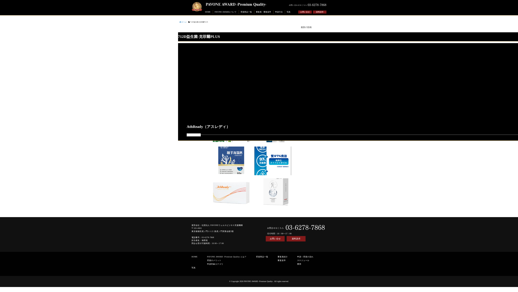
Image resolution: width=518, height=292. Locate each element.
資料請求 (319, 12)
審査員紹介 (283, 257)
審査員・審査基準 (263, 12)
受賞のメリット (214, 260)
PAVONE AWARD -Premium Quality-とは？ (227, 257)
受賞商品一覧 (246, 12)
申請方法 (279, 12)
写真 (288, 12)
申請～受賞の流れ (305, 257)
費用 (299, 264)
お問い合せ (305, 12)
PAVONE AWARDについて (225, 12)
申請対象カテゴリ (215, 264)
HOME (208, 12)
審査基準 (282, 260)
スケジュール (303, 260)
